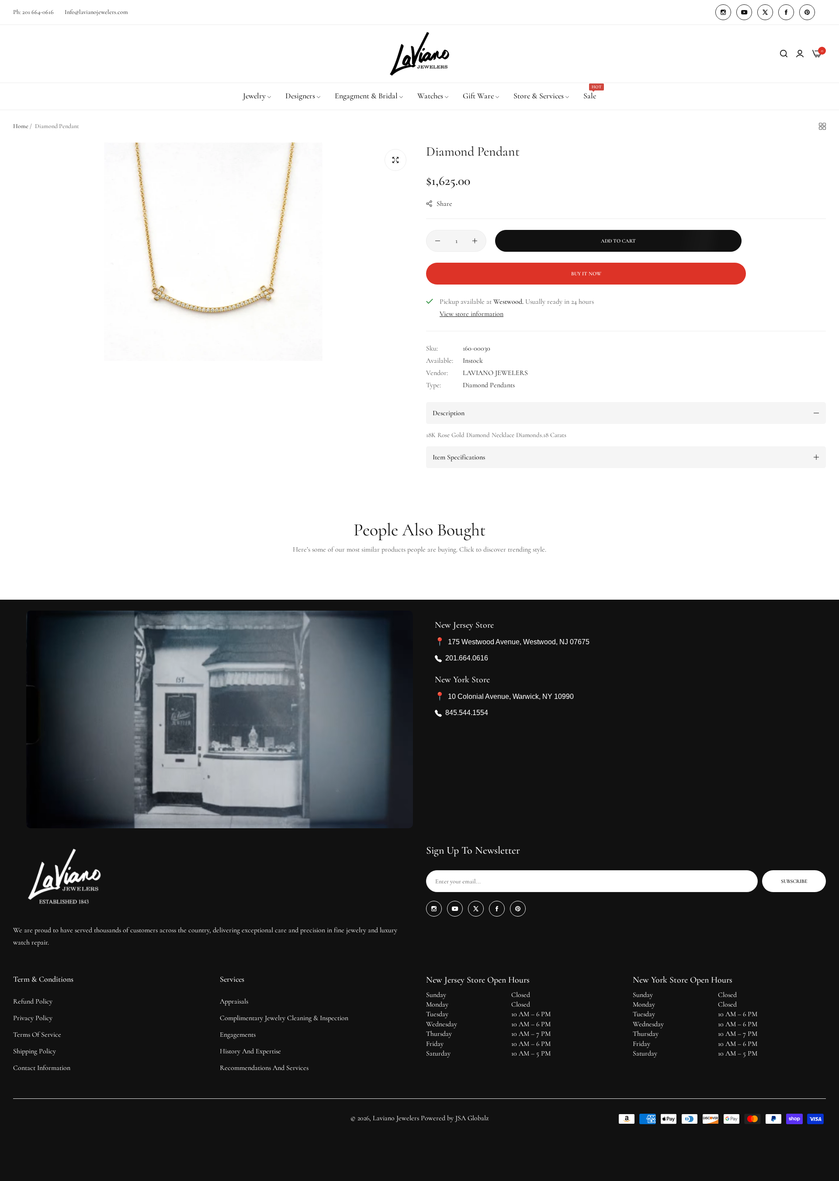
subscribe (794, 881)
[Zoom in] (395, 160)
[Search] (783, 54)
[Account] (800, 53)
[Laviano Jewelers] (419, 54)
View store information (471, 313)
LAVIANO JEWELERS (495, 372)
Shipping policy (34, 1051)
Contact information (41, 1067)
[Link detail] (723, 12)
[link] (257, 96)
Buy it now (586, 274)
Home (20, 126)
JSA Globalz (472, 1118)
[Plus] (474, 240)
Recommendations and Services (264, 1067)
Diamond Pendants (489, 385)
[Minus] (437, 240)
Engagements (238, 1034)
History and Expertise (250, 1051)
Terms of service (37, 1034)
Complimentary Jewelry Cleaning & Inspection (284, 1018)
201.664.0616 (466, 658)
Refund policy (32, 1001)
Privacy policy (32, 1018)
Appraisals (234, 1001)
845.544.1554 (466, 713)
